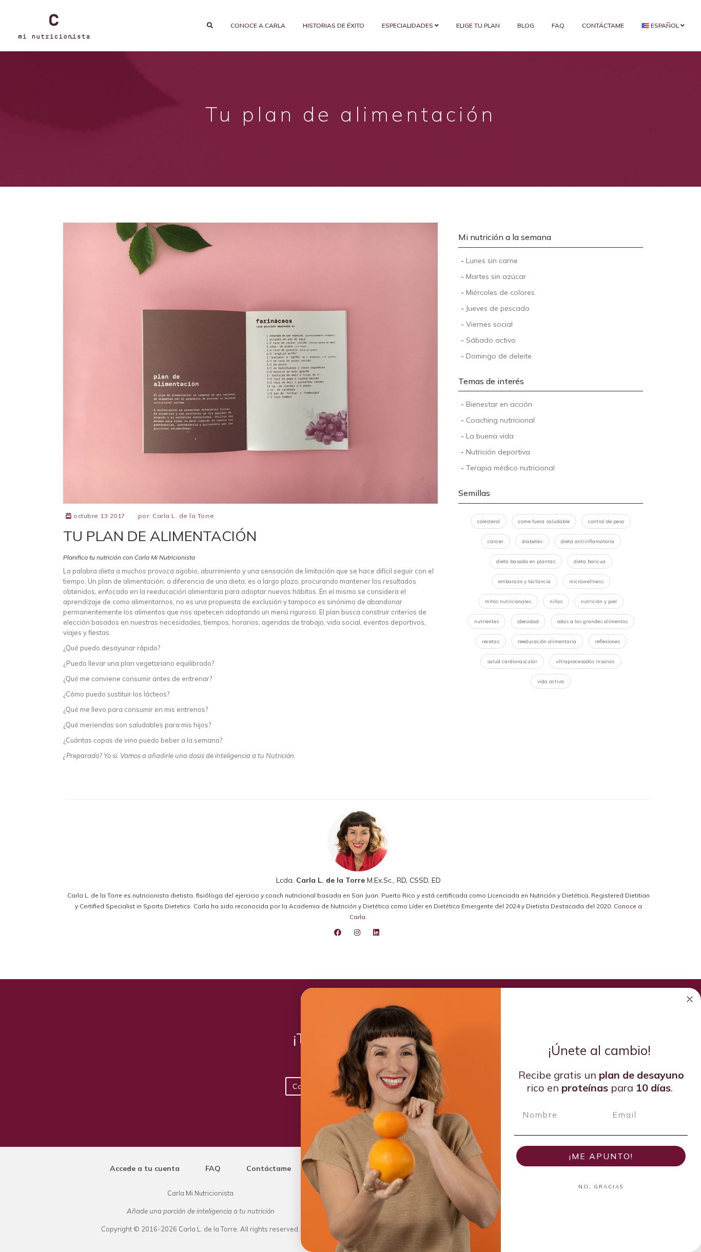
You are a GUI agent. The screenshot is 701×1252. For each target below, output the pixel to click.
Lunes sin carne (492, 260)
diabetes (532, 541)
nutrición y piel (599, 601)
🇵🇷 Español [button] (660, 25)
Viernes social (489, 324)
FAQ (558, 25)
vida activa (550, 681)
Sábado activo (491, 340)
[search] (210, 25)
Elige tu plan (478, 25)
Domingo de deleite (499, 356)
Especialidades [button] (408, 25)
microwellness (586, 581)
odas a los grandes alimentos (592, 621)
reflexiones (607, 641)
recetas (490, 641)
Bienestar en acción (499, 404)
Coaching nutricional (500, 420)
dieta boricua (590, 561)
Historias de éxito (333, 25)
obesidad (528, 621)
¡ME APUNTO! (601, 1156)
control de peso (606, 521)
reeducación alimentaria (547, 641)
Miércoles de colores (500, 292)
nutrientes (486, 621)
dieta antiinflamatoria (587, 541)
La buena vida (490, 436)
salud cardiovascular (512, 661)
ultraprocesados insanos (585, 661)
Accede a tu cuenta (145, 1168)
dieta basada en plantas (525, 561)
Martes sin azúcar (496, 276)
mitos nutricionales (508, 601)
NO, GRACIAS (601, 1186)
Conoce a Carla (257, 25)
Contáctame (603, 25)
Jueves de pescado (498, 308)
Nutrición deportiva (498, 451)
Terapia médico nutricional (510, 467)
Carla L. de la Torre (183, 516)
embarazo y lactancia (524, 581)
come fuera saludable (544, 521)
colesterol (488, 521)
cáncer (495, 541)
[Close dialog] (690, 999)
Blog (525, 25)
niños (556, 601)
